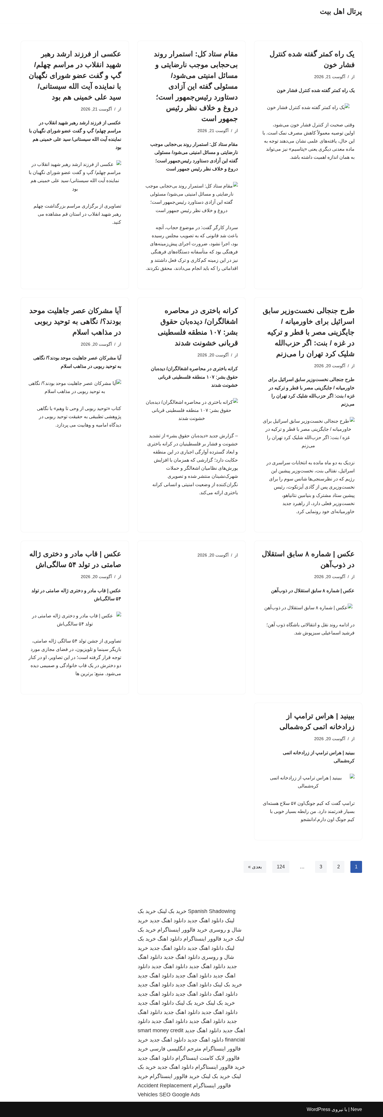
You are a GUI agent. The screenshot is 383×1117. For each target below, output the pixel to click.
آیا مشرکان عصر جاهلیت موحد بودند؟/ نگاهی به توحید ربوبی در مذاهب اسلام (75, 321)
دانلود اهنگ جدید (205, 920)
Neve (356, 1109)
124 (281, 866)
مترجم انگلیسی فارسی (175, 1049)
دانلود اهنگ (169, 939)
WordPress (318, 1109)
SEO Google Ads (179, 1095)
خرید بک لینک (171, 911)
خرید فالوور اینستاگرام (182, 930)
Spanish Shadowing (211, 911)
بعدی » (255, 866)
